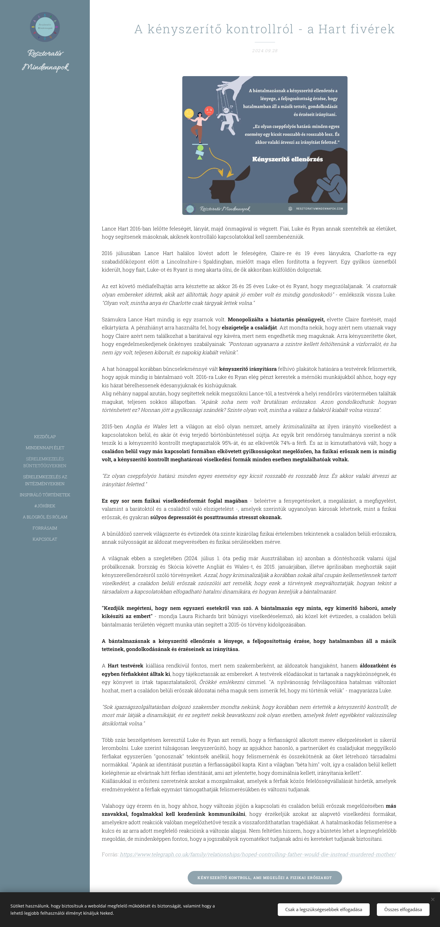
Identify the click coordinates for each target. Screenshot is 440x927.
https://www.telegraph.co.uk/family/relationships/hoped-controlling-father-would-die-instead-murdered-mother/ (258, 854)
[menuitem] (45, 436)
